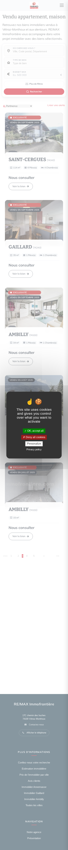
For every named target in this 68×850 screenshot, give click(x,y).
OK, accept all (35, 430)
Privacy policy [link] (34, 449)
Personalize (34, 443)
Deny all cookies (35, 437)
